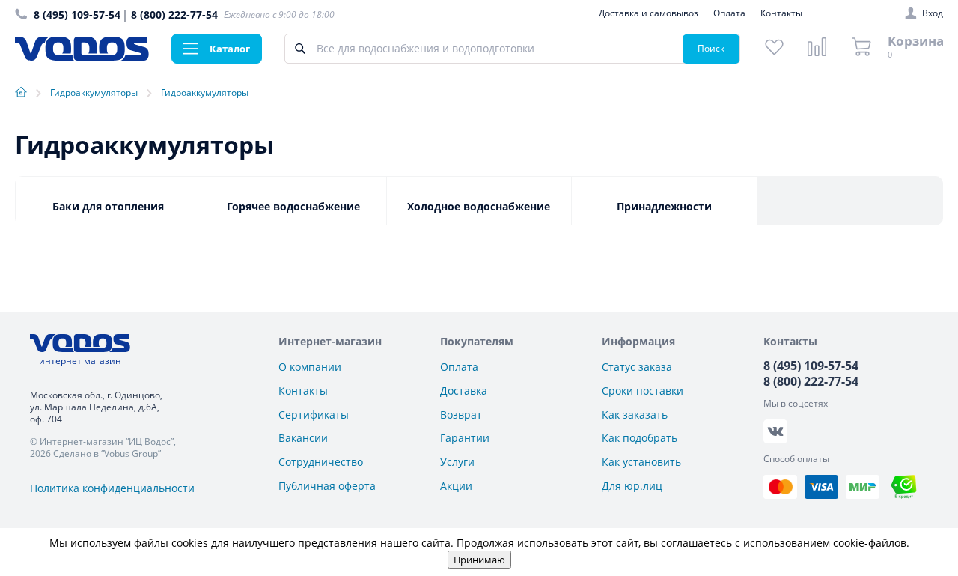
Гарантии (464, 438)
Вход (932, 13)
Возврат (461, 414)
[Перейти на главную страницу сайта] (82, 56)
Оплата (729, 13)
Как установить (641, 462)
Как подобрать (639, 438)
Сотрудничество (320, 462)
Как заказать (635, 414)
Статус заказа (637, 367)
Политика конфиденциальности (112, 488)
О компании (309, 367)
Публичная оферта (327, 486)
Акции (456, 486)
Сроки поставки (642, 391)
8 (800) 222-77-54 (174, 14)
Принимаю (479, 559)
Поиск (711, 48)
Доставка (463, 391)
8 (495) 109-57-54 (77, 14)
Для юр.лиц (632, 486)
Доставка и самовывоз (648, 13)
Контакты (781, 13)
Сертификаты (313, 414)
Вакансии (303, 438)
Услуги (457, 462)
